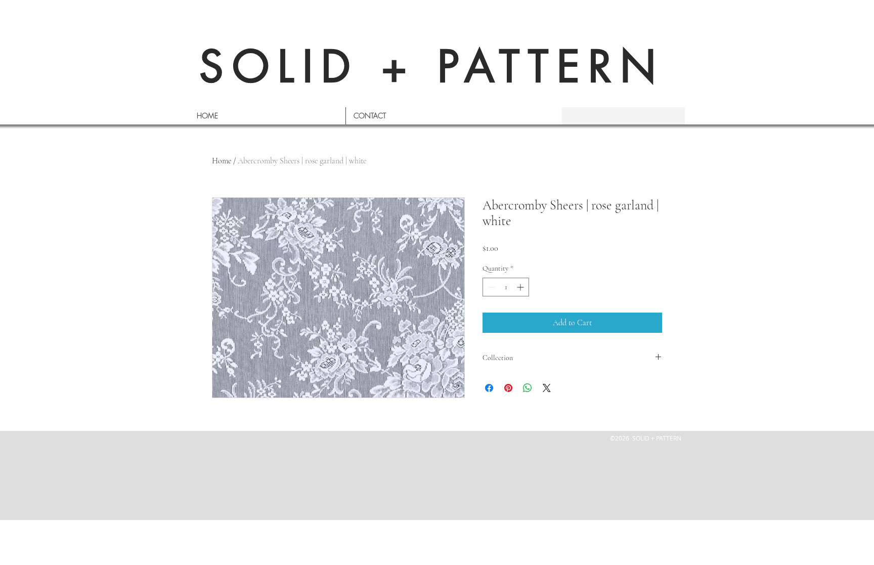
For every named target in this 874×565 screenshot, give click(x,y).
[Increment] (521, 287)
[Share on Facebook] (489, 388)
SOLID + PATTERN (432, 66)
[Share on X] (547, 388)
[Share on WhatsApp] (527, 388)
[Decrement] (490, 287)
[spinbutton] (506, 287)
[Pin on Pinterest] (508, 388)
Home (221, 161)
